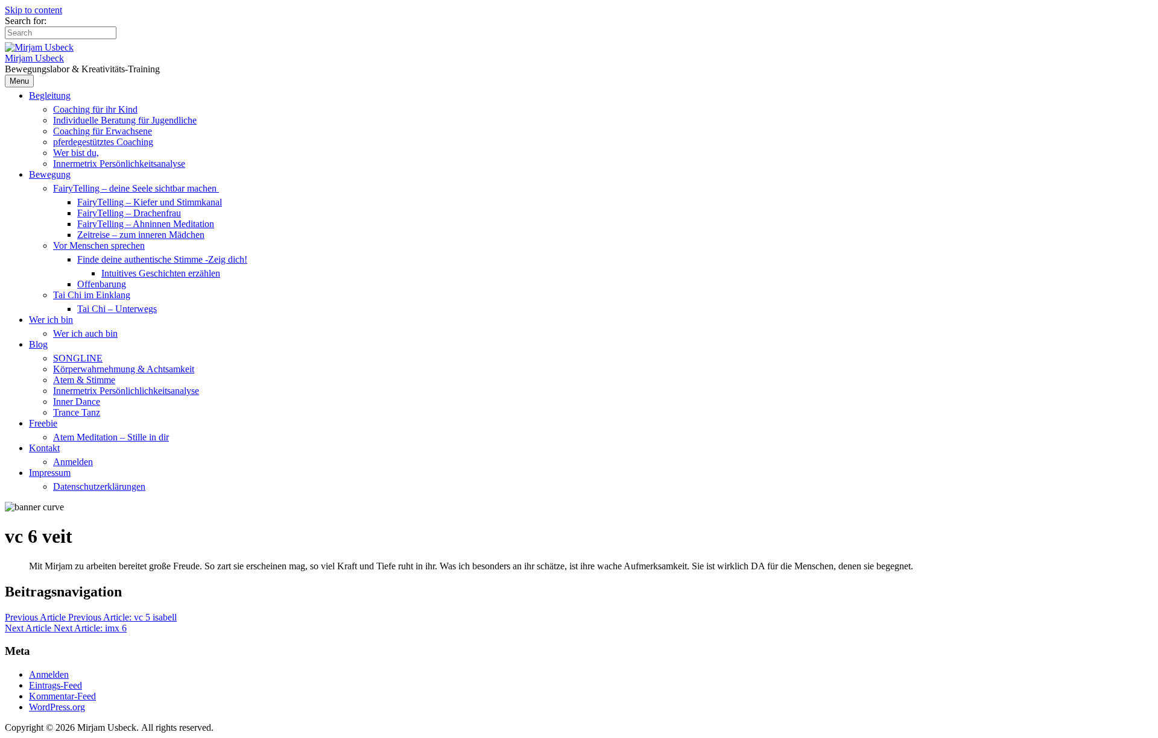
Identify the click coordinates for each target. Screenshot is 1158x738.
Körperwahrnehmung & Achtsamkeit (123, 369)
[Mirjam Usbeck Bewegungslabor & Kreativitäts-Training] (39, 47)
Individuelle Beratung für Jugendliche (125, 120)
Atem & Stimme (84, 380)
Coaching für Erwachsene (102, 131)
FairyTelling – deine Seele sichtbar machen (136, 188)
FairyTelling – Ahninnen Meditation (145, 224)
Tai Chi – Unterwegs (117, 309)
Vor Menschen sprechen (99, 245)
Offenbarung (101, 284)
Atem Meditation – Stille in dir (111, 437)
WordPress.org (57, 707)
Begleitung (50, 95)
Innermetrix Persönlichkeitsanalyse (119, 163)
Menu (19, 81)
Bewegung (50, 174)
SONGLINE (78, 358)
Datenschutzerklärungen (99, 486)
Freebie (43, 423)
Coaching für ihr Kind (95, 109)
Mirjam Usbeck (34, 58)
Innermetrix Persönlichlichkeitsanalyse (126, 391)
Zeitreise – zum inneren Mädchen (140, 235)
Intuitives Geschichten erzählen (160, 273)
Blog (38, 344)
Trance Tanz (76, 412)
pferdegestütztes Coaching (103, 142)
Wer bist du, (76, 153)
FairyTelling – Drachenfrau (129, 213)
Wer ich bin (51, 319)
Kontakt (44, 448)
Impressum (50, 473)
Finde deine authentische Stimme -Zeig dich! (162, 259)
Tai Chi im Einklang (91, 295)
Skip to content (33, 10)
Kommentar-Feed (62, 696)
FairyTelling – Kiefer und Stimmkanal (149, 202)
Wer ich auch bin (85, 333)
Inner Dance (76, 401)
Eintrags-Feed (55, 685)
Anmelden (73, 462)
